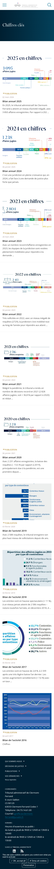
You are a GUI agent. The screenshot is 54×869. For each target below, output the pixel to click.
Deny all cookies (39, 861)
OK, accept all (19, 861)
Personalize (28, 865)
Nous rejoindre (10, 780)
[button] (49, 4)
